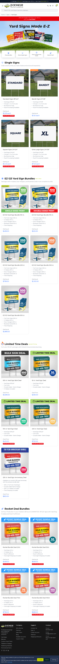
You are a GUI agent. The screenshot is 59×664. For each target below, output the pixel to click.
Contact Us (34, 628)
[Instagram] (4, 650)
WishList (33, 634)
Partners (18, 630)
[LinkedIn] (8, 650)
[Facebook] (1, 650)
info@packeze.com (51, 633)
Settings (10, 662)
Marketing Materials (6, 645)
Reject (47, 659)
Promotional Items (6, 648)
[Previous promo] (11, 1)
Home (3, 14)
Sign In (33, 630)
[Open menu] (2, 5)
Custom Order (20, 639)
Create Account (35, 632)
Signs (8, 14)
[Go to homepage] (14, 6)
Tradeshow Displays (6, 643)
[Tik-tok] (6, 650)
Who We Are (19, 628)
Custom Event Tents (6, 641)
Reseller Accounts (21, 636)
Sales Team (19, 632)
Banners (3, 639)
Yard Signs (4, 637)
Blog (17, 634)
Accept (40, 659)
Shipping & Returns (36, 636)
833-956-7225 (49, 629)
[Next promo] (47, 1)
